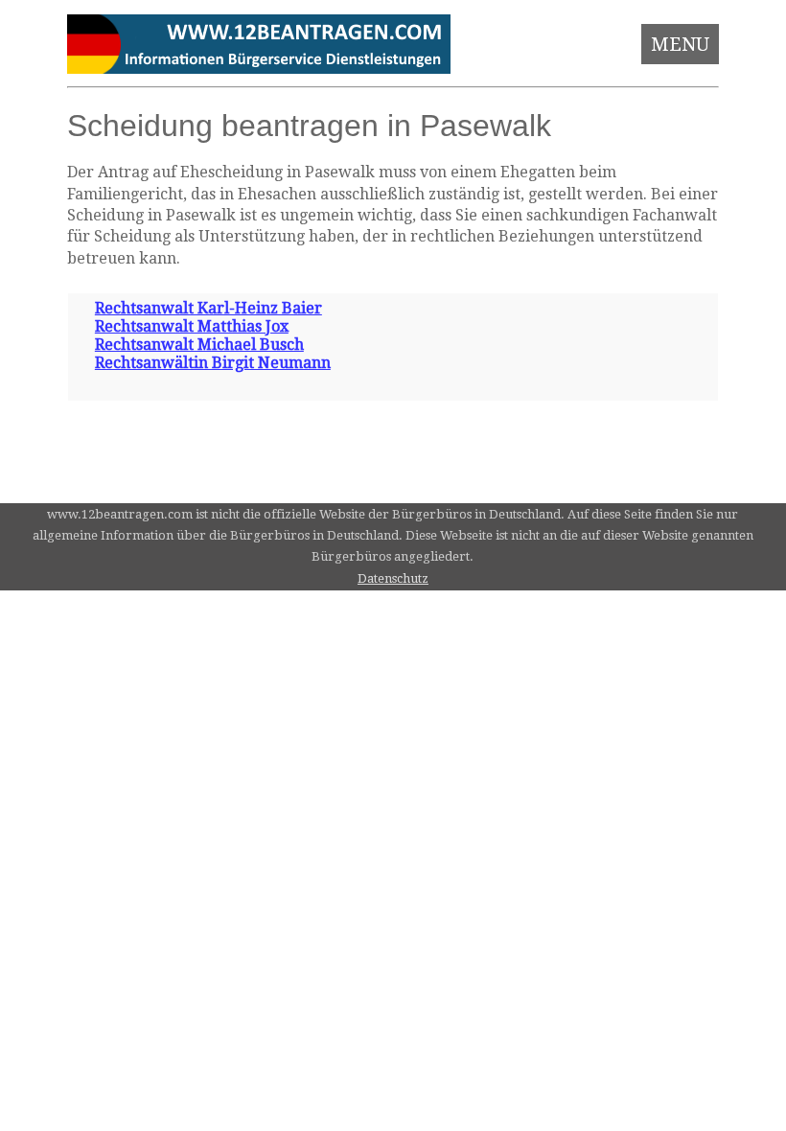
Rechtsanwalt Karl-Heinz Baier (208, 308)
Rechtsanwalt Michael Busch (199, 344)
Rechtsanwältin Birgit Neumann (213, 363)
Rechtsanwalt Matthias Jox (192, 326)
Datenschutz (393, 578)
